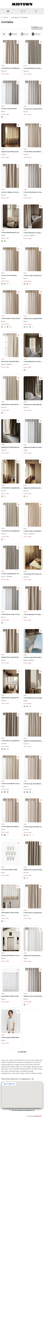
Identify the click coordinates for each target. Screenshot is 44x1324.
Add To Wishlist (18, 42)
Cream (5, 412)
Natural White (27, 1004)
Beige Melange (2, 241)
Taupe (7, 283)
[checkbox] (13, 34)
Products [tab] (37, 27)
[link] (22, 11)
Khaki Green (5, 241)
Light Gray (2, 117)
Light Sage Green (27, 284)
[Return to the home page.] (22, 4)
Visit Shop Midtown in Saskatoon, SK (23, 1110)
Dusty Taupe (24, 1004)
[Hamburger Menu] (8, 11)
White (5, 117)
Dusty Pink (5, 326)
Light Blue (5, 792)
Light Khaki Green (5, 283)
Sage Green (7, 792)
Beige (2, 283)
